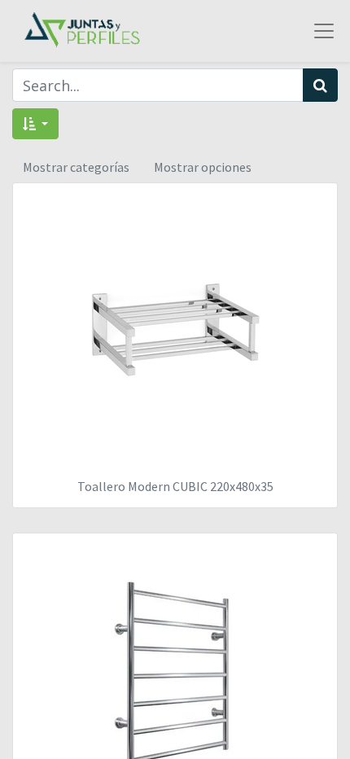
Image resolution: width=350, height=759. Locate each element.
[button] (35, 123)
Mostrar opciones (203, 167)
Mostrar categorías (76, 167)
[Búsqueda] (320, 85)
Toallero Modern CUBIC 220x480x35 (175, 486)
